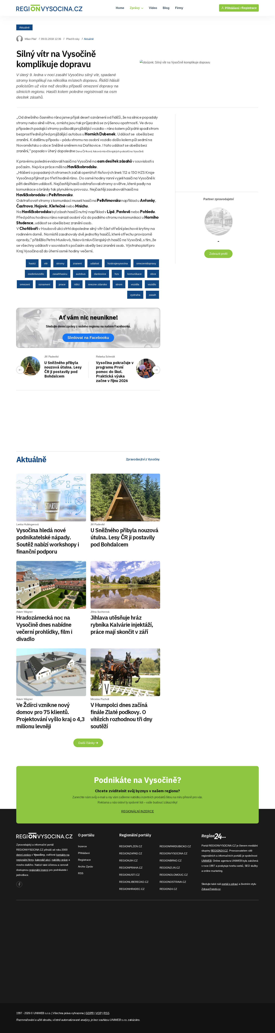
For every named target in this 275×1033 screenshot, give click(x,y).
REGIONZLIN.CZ (170, 867)
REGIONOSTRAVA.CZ (173, 881)
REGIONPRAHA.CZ (131, 867)
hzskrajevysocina (118, 263)
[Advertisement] (88, 419)
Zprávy (135, 8)
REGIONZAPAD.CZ (130, 853)
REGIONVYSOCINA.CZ (173, 853)
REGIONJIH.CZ (128, 860)
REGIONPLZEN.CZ (130, 846)
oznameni (44, 284)
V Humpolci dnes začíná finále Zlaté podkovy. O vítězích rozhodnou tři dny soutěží (121, 715)
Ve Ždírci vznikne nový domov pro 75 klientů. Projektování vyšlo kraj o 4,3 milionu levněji (50, 715)
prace (62, 284)
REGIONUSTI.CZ (129, 874)
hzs (117, 273)
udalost (94, 263)
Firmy (179, 8)
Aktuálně (24, 27)
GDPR (90, 1013)
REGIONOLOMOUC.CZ (174, 874)
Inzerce (82, 846)
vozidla (135, 284)
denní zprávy (23, 854)
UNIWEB (206, 860)
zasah (152, 294)
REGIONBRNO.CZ (171, 860)
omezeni (25, 284)
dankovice (100, 273)
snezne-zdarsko (97, 284)
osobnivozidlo (36, 273)
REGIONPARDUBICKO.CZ (175, 846)
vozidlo (152, 284)
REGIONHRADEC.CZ (132, 888)
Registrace (249, 8)
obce (153, 273)
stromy (60, 263)
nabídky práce (60, 859)
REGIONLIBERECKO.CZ (134, 881)
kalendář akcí (42, 859)
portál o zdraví (230, 883)
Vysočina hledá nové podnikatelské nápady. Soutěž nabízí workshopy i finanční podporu (47, 540)
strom (119, 284)
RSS (80, 873)
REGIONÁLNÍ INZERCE (137, 811)
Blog (166, 8)
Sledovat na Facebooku (88, 338)
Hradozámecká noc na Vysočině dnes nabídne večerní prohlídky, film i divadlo (44, 628)
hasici (32, 263)
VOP (99, 1013)
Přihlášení (84, 853)
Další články (86, 743)
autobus (80, 273)
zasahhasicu (60, 273)
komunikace (134, 273)
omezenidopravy (146, 263)
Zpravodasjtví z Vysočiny (143, 459)
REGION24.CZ (168, 888)
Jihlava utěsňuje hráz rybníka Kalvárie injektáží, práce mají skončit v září (122, 624)
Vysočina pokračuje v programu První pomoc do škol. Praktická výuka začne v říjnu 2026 (115, 371)
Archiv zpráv (85, 866)
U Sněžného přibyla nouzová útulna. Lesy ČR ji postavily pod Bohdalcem (63, 369)
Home (120, 8)
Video (153, 8)
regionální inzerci (38, 869)
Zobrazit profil (218, 253)
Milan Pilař (30, 38)
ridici (77, 284)
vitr (46, 263)
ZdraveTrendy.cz (211, 888)
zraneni (77, 263)
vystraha (135, 294)
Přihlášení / (232, 8)
